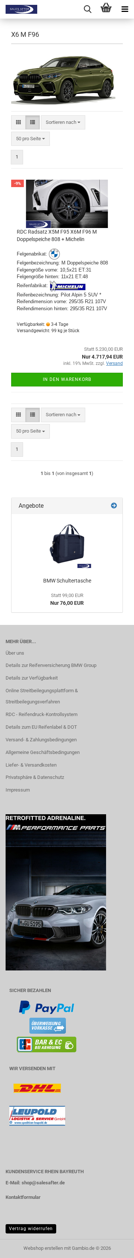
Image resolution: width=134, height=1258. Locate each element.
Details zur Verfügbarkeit (32, 678)
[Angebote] (114, 506)
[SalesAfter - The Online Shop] (18, 9)
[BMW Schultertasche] (67, 544)
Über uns (15, 653)
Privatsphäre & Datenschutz (35, 777)
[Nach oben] (113, 1247)
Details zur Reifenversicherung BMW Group (51, 665)
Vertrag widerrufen (31, 1228)
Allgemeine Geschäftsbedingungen (43, 752)
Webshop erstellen (43, 1248)
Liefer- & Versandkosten (31, 765)
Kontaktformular (23, 1197)
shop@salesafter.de (43, 1182)
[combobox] (63, 122)
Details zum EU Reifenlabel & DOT (41, 727)
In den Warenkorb (67, 379)
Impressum (18, 790)
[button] (18, 122)
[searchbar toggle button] (87, 9)
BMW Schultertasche (67, 581)
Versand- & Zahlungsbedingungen (41, 739)
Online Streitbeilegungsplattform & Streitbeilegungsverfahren (42, 696)
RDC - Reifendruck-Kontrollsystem (41, 714)
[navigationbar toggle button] (124, 9)
